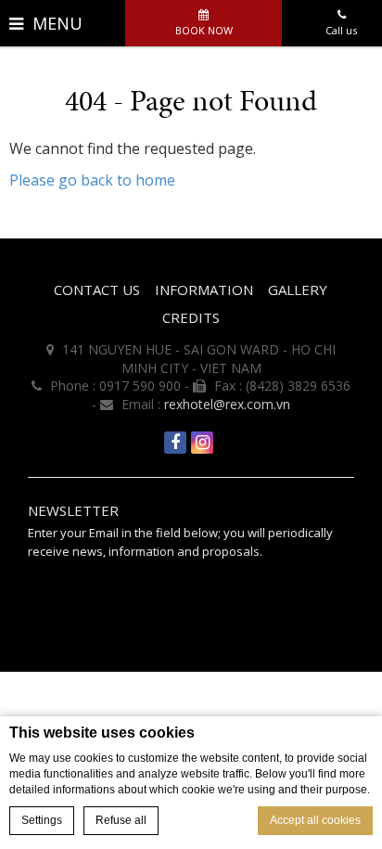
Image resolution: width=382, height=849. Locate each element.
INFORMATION (204, 289)
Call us (341, 30)
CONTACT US (97, 289)
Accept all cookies (315, 820)
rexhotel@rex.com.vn (227, 404)
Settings (41, 820)
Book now (204, 30)
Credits (191, 317)
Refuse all (121, 820)
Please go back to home (92, 180)
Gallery (297, 289)
